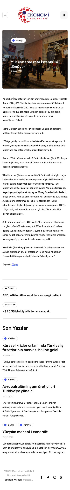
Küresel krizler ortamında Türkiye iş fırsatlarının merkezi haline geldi (32, 347)
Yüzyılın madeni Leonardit (25, 432)
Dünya (15, 264)
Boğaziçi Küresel (13, 479)
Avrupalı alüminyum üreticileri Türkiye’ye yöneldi (28, 388)
